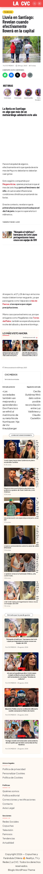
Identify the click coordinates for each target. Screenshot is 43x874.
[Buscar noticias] (34, 3)
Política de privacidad (14, 769)
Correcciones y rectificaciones (19, 799)
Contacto (8, 803)
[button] (12, 379)
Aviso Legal (8, 807)
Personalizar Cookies (14, 773)
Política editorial (11, 795)
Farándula (21, 668)
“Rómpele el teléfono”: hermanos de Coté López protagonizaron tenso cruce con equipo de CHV (21, 641)
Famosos (7, 834)
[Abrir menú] (39, 3)
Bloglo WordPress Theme (21, 869)
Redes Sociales (21, 634)
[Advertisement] (21, 139)
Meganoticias (9, 184)
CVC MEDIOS (11, 374)
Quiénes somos (11, 791)
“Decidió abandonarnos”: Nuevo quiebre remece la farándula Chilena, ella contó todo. (30, 355)
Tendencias (8, 12)
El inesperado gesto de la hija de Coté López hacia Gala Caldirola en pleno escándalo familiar (10, 355)
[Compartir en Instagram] (23, 75)
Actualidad (21, 736)
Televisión (21, 704)
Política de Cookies (13, 777)
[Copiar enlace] (30, 75)
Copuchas (8, 825)
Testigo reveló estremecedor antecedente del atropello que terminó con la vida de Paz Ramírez (21, 742)
